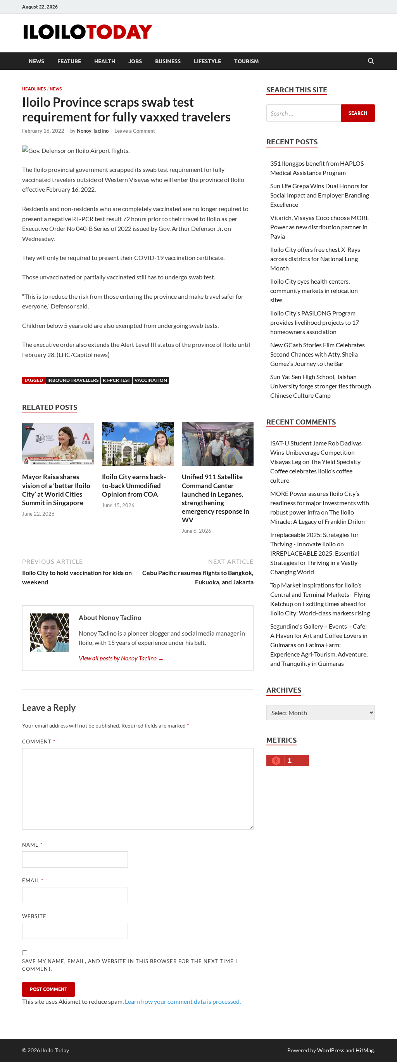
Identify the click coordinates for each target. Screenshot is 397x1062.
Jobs (135, 61)
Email (32, 880)
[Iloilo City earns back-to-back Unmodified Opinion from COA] (138, 446)
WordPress (330, 1050)
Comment (38, 741)
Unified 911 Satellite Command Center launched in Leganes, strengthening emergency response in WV (215, 498)
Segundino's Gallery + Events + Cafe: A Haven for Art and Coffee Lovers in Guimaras (319, 635)
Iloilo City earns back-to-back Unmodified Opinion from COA (134, 485)
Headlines (34, 89)
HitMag (365, 1050)
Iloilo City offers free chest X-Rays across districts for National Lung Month (315, 259)
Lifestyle (207, 61)
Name (32, 845)
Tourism (246, 61)
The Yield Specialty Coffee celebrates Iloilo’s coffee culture (315, 471)
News (36, 61)
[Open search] (371, 61)
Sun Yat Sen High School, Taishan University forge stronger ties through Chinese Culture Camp (320, 386)
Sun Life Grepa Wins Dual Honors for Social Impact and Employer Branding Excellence (319, 195)
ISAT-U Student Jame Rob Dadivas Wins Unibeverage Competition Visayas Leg (316, 452)
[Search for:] (320, 113)
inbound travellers (72, 380)
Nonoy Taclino (93, 131)
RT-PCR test (116, 380)
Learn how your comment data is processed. (183, 1001)
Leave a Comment (134, 131)
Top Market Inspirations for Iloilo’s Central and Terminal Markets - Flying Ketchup (320, 594)
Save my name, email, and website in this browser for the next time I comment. (129, 965)
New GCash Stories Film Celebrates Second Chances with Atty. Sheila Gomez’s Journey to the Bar (317, 354)
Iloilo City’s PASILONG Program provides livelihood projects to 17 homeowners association (314, 322)
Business (168, 61)
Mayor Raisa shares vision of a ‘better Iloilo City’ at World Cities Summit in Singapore (56, 489)
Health (104, 61)
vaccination (151, 380)
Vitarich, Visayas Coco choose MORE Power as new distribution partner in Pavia (319, 227)
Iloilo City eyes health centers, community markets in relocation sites (314, 290)
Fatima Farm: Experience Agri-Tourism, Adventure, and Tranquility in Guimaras (319, 654)
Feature (69, 61)
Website (34, 916)
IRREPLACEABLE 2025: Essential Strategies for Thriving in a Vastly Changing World (314, 562)
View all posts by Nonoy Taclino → (121, 658)
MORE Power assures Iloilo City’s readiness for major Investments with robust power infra (319, 503)
